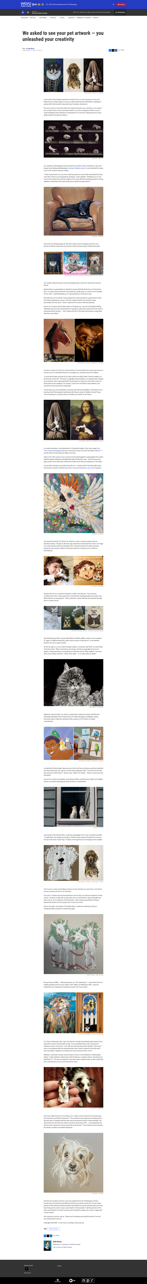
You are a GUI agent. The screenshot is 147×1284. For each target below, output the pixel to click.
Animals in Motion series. (77, 168)
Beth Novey (31, 48)
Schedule (71, 17)
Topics (62, 17)
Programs (43, 17)
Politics (33, 17)
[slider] (30, 12)
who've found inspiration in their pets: (87, 99)
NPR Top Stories (53, 1228)
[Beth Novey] (47, 1246)
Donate (122, 4)
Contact (96, 17)
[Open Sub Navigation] (37, 17)
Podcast (53, 17)
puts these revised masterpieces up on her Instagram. (83, 468)
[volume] (28, 12)
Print (122, 50)
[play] (23, 12)
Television (24, 17)
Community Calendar (83, 17)
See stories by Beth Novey (62, 1247)
